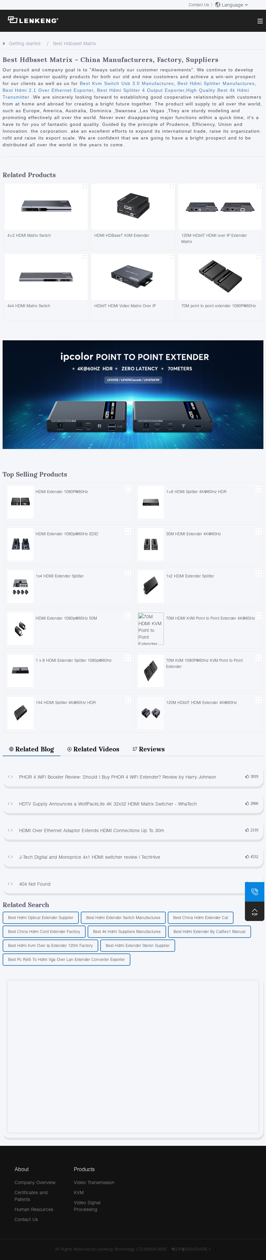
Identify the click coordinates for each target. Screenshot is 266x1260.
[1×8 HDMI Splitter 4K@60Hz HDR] (151, 501)
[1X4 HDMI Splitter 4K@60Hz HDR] (20, 712)
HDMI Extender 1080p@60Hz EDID (67, 533)
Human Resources (34, 1209)
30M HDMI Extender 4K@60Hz (193, 533)
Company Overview (35, 1182)
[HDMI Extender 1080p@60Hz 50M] (20, 628)
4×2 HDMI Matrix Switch (29, 235)
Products (84, 1169)
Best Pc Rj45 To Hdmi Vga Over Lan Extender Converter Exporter (66, 959)
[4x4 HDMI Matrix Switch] (46, 276)
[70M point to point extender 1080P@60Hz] (220, 276)
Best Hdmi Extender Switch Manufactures (123, 917)
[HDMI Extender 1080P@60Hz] (20, 501)
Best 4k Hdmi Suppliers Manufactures (127, 931)
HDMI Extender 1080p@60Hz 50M (66, 618)
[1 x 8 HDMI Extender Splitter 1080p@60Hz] (20, 670)
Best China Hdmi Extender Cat (200, 917)
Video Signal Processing (87, 1206)
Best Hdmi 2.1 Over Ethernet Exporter (48, 90)
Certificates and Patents (31, 1196)
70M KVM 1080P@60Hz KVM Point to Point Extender (204, 663)
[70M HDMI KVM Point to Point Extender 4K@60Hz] (151, 628)
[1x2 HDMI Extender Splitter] (151, 586)
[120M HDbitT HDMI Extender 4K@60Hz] (151, 712)
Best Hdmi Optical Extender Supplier (40, 917)
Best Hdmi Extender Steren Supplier (138, 945)
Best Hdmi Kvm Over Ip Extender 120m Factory (50, 945)
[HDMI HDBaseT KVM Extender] (133, 206)
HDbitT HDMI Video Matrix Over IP (125, 305)
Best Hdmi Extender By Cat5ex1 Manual (210, 931)
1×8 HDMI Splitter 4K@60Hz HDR (196, 491)
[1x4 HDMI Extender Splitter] (20, 586)
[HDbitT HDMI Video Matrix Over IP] (133, 276)
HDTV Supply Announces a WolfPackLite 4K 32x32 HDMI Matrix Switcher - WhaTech (108, 803)
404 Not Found (35, 883)
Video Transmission (94, 1182)
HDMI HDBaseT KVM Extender (121, 235)
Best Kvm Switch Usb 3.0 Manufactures (127, 83)
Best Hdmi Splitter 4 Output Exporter (140, 90)
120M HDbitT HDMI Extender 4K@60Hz (201, 702)
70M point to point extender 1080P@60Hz (218, 305)
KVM (79, 1192)
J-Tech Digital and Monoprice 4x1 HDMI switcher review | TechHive (89, 856)
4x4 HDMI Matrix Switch (28, 305)
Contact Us (199, 4)
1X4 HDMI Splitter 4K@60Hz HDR (66, 702)
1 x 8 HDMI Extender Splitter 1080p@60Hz (74, 660)
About (22, 1169)
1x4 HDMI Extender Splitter (60, 576)
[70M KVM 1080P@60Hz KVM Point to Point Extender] (151, 670)
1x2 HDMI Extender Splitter (190, 576)
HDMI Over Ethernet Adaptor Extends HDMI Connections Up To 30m (91, 830)
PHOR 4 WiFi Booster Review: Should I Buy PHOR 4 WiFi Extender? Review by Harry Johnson (117, 776)
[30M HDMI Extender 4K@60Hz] (151, 544)
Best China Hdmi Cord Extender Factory (44, 931)
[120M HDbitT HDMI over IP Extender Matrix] (220, 206)
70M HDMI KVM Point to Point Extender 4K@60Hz (210, 618)
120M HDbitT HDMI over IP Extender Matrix (214, 238)
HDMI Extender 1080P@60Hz (62, 491)
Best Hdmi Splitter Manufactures (215, 83)
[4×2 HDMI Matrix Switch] (46, 206)
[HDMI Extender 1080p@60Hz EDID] (20, 544)
